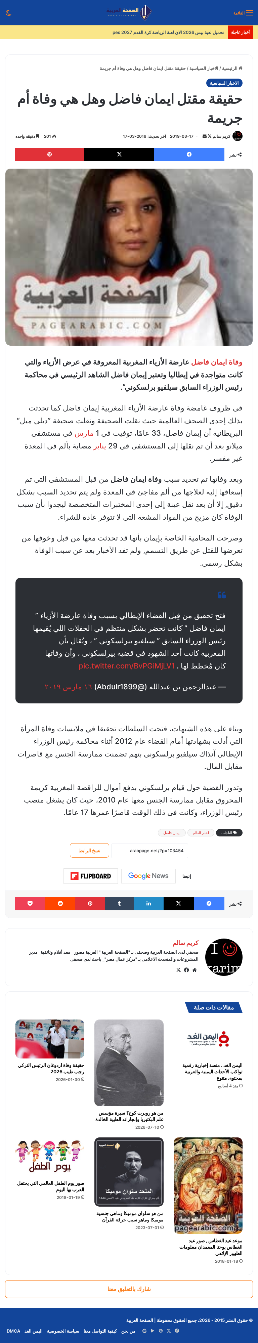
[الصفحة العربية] (129, 12)
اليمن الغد (34, 1331)
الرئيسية (230, 68)
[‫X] (178, 970)
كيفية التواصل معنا (100, 1331)
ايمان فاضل (171, 832)
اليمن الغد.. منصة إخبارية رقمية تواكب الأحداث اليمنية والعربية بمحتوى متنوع (212, 1071)
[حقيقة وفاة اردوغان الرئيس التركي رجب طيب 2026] (49, 1039)
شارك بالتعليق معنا (129, 1289)
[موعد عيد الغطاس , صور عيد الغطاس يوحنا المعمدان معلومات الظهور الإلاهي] (208, 1185)
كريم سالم (221, 136)
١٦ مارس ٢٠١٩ (68, 686)
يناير (99, 445)
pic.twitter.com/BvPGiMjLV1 (127, 665)
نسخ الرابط (89, 850)
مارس (84, 433)
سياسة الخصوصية (63, 1331)
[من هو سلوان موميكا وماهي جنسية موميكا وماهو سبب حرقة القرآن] (128, 1171)
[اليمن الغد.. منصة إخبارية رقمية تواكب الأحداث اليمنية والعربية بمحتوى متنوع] (208, 1039)
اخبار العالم (201, 832)
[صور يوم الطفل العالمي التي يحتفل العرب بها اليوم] (49, 1156)
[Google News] (148, 876)
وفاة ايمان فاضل (217, 361)
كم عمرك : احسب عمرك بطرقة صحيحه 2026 (182, 32)
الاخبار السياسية (203, 68)
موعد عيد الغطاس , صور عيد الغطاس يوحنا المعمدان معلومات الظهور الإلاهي (211, 1247)
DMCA (13, 1331)
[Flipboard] (90, 876)
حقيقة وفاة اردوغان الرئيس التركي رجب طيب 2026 (51, 1068)
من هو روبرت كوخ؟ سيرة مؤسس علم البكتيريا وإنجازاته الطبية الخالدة (129, 1116)
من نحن (128, 1331)
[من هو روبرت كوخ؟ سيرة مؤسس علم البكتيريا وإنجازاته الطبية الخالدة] (128, 1063)
